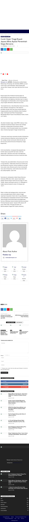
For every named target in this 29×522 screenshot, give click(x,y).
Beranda (2, 34)
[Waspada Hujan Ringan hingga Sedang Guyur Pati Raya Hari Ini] (14, 327)
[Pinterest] (8, 49)
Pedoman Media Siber (9, 518)
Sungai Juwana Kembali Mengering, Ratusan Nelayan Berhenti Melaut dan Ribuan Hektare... (17, 402)
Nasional (2, 504)
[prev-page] (13, 337)
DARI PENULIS (19, 322)
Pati (11, 330)
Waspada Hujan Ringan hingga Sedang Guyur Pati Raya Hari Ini (14, 332)
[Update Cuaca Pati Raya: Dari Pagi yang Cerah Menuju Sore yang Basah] (24, 327)
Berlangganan (24, 386)
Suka (26, 381)
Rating (2, 355)
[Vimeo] (16, 465)
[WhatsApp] (11, 49)
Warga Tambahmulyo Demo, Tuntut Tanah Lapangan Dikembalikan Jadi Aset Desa (18, 433)
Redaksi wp (5, 45)
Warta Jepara (10, 34)
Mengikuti (25, 384)
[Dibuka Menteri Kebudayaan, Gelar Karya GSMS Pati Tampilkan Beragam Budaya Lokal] (4, 395)
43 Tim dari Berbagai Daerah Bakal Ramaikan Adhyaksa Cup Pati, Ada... (16, 421)
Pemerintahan (4, 510)
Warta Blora (3, 508)
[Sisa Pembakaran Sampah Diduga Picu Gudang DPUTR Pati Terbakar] (4, 428)
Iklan (15, 518)
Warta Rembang (4, 506)
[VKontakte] (18, 465)
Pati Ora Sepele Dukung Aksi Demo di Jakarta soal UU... (17, 414)
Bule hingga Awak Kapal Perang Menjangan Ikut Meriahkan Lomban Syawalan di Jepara (4, 333)
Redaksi (12, 516)
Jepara (6, 304)
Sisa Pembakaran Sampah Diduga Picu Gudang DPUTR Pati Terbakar (17, 427)
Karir (19, 518)
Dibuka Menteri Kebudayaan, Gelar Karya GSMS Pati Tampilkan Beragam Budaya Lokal (17, 395)
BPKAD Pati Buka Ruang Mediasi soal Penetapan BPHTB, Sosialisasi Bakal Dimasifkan (17, 408)
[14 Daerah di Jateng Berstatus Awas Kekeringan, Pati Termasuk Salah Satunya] (4, 488)
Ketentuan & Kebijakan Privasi (20, 516)
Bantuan (22, 518)
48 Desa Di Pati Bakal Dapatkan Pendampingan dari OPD (6, 317)
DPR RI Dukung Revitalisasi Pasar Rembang (21, 316)
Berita (5, 34)
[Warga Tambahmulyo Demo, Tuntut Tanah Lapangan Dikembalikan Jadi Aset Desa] (4, 434)
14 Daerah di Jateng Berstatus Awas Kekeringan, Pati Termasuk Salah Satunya (18, 487)
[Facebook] (2, 49)
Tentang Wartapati (6, 516)
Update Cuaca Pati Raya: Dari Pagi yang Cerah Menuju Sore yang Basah (24, 332)
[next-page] (15, 337)
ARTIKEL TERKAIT (10, 322)
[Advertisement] (14, 15)
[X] (5, 49)
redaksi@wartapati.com (11, 257)
